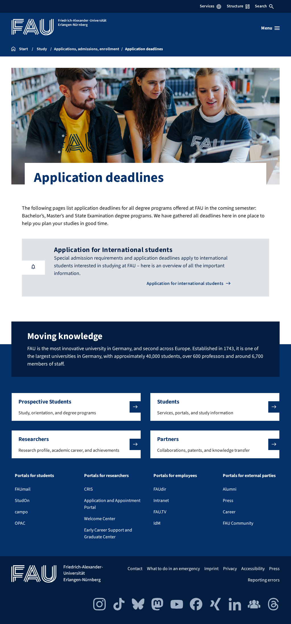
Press (228, 500)
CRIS (88, 489)
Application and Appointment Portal (112, 503)
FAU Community (238, 523)
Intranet (161, 500)
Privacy (230, 569)
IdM (157, 523)
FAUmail (22, 489)
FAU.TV (159, 512)
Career (229, 512)
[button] (76, 407)
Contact (135, 569)
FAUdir (159, 489)
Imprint (211, 569)
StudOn (22, 500)
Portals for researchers (106, 475)
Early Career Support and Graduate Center (108, 533)
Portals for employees (175, 475)
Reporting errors (264, 580)
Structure (235, 6)
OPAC (20, 523)
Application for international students (185, 283)
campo (21, 512)
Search (261, 6)
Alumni (229, 489)
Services (207, 6)
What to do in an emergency (173, 569)
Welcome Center (99, 519)
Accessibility (253, 569)
